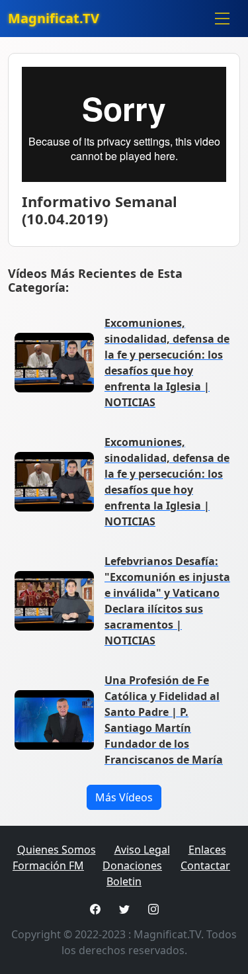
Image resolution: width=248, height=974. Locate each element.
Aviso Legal (142, 849)
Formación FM (48, 865)
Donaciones (132, 865)
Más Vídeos (124, 797)
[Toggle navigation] (222, 18)
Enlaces (207, 849)
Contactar (205, 865)
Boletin (124, 881)
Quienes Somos (56, 849)
